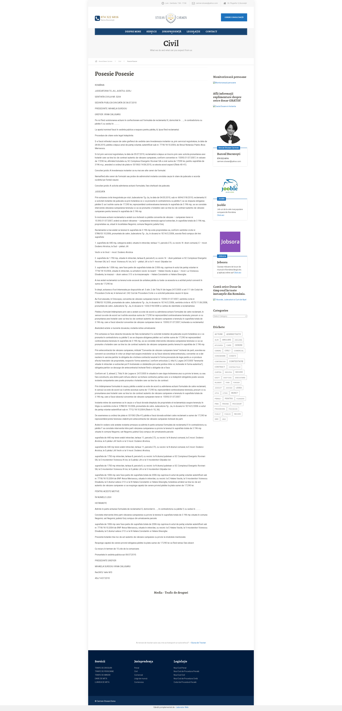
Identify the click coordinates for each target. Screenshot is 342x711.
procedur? (237, 404)
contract (220, 367)
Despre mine (133, 31)
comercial (239, 351)
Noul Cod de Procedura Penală (186, 671)
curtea (218, 372)
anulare (226, 340)
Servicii (151, 31)
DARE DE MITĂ (101, 678)
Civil (136, 671)
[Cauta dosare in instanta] (224, 106)
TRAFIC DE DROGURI (103, 668)
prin (217, 404)
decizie (239, 372)
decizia (228, 372)
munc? (234, 393)
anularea (238, 340)
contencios (220, 362)
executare (240, 378)
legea (239, 388)
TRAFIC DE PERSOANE (104, 671)
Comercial (138, 675)
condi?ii (232, 356)
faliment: (218, 382)
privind (225, 404)
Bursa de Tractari (198, 643)
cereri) (218, 351)
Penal (136, 668)
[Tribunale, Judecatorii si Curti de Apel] (229, 299)
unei (216, 419)
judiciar (229, 388)
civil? (227, 351)
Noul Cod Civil (179, 675)
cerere (238, 345)
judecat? (218, 388)
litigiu (225, 393)
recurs (237, 414)
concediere (220, 356)
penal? (218, 399)
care (228, 345)
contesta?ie (236, 361)
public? (218, 414)
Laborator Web (182, 707)
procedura (220, 409)
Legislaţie (193, 31)
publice (227, 414)
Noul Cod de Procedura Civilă (186, 678)
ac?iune (219, 334)
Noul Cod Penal (180, 668)
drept (217, 378)
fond (228, 382)
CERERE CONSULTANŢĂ (234, 17)
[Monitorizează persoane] (224, 82)
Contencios (139, 682)
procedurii (233, 409)
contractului (234, 367)
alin (217, 340)
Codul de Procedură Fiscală (185, 682)
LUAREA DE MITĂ (102, 682)
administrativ (233, 334)
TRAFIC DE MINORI (102, 675)
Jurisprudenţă (171, 31)
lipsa (217, 393)
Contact (211, 31)
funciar (236, 382)
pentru (229, 398)
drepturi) (227, 378)
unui (224, 419)
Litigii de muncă (140, 678)
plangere (240, 399)
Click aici (220, 215)
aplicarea (219, 345)
